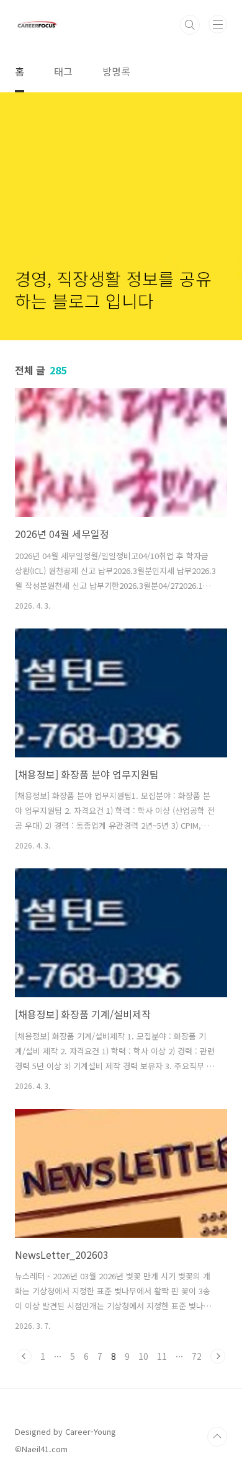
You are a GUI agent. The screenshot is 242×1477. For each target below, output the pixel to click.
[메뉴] (217, 24)
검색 (190, 24)
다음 (217, 1356)
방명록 (116, 71)
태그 (63, 71)
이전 (24, 1356)
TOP (217, 1437)
